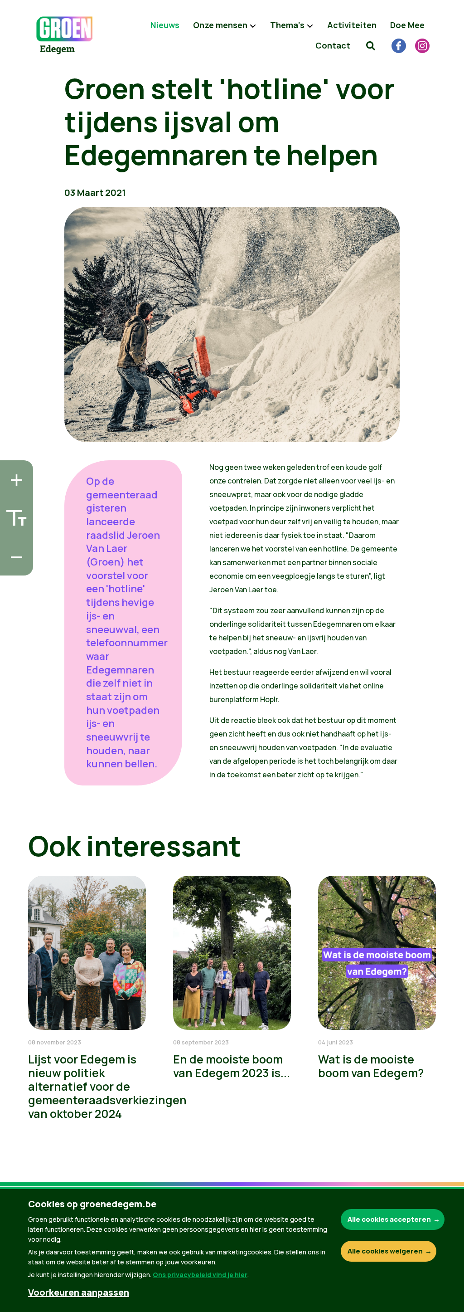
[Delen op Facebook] (14, 514)
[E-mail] (14, 566)
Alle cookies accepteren (389, 1219)
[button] (370, 45)
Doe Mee (407, 25)
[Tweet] (14, 540)
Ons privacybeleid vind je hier (200, 1274)
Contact (332, 45)
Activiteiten (352, 25)
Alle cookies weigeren (385, 1251)
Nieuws (164, 25)
